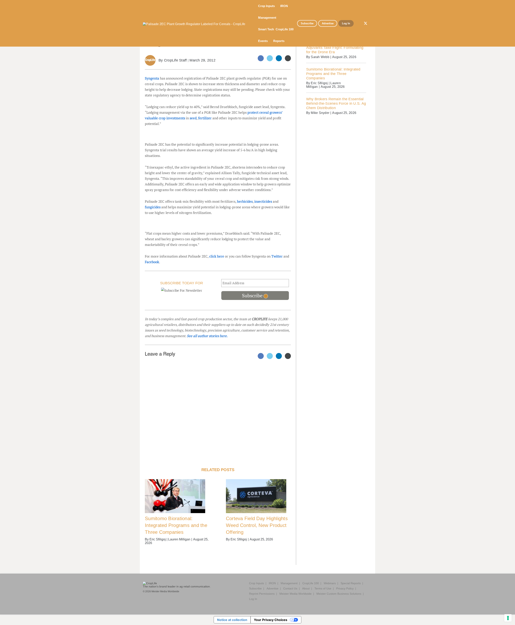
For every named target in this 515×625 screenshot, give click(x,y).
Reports (279, 41)
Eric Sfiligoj (157, 539)
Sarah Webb (320, 57)
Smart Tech (266, 29)
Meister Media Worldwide (295, 593)
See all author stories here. (207, 335)
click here (216, 256)
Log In (346, 23)
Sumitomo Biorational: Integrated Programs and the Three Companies (176, 525)
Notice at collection (232, 620)
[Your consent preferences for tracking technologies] (508, 618)
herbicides (245, 201)
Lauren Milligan (179, 539)
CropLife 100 (285, 29)
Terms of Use (322, 588)
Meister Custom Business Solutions (338, 593)
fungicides (153, 207)
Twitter (277, 256)
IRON (284, 6)
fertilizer (205, 118)
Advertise (328, 23)
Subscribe (307, 23)
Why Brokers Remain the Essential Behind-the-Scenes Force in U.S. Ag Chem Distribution (336, 103)
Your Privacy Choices (270, 620)
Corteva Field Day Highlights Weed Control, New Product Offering (257, 525)
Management (267, 17)
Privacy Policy (345, 588)
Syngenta (152, 78)
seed (193, 118)
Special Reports (351, 583)
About (306, 588)
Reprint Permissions (262, 593)
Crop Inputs (267, 6)
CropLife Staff (175, 60)
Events (263, 41)
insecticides (263, 201)
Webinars (330, 583)
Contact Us (290, 588)
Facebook (152, 262)
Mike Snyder (320, 113)
